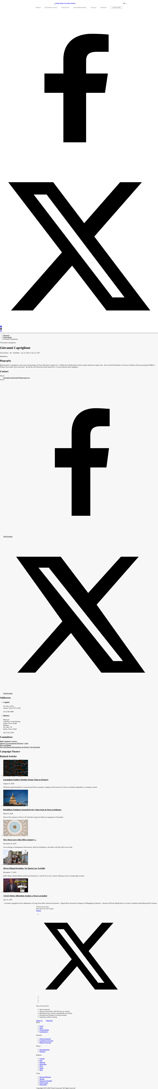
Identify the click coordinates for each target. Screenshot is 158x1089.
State (41, 1028)
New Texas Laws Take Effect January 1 (20, 840)
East (41, 1060)
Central (42, 1058)
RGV (41, 1066)
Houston (42, 1062)
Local (41, 1026)
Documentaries (79, 7)
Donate (103, 7)
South (41, 1068)
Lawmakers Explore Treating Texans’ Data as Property (25, 780)
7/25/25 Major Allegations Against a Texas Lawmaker (25, 896)
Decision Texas (51, 7)
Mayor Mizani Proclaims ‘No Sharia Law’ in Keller (24, 868)
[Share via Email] (79, 329)
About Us (39, 1020)
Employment (44, 1082)
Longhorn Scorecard (46, 1040)
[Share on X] (79, 246)
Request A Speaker (46, 1081)
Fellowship (43, 1084)
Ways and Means (5, 745)
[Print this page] (79, 331)
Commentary (44, 1032)
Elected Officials (45, 1077)
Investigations (44, 1030)
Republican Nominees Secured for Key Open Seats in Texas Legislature (32, 810)
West (41, 1070)
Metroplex (43, 1064)
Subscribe (116, 7)
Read (38, 7)
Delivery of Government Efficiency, (14, 743)
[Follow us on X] (81, 997)
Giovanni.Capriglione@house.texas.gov (16, 378)
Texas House (7, 337)
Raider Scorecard (45, 1042)
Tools (93, 7)
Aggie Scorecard (45, 1039)
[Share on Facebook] (79, 88)
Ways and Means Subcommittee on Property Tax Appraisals (20, 747)
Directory (6, 335)
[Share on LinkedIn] (79, 327)
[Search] (125, 3)
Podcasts (65, 7)
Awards (42, 1079)
